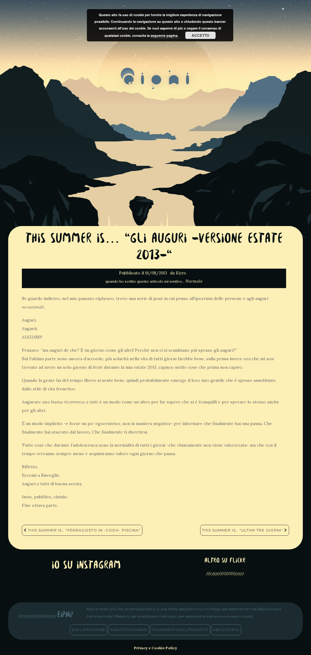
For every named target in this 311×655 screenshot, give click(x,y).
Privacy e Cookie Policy (155, 648)
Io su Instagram (86, 565)
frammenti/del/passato (180, 629)
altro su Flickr (224, 561)
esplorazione (88, 629)
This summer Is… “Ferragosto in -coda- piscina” (84, 530)
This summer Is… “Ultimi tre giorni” (243, 530)
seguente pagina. (164, 35)
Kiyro (181, 273)
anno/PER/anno (128, 629)
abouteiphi (226, 629)
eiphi (155, 83)
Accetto (200, 35)
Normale (194, 281)
